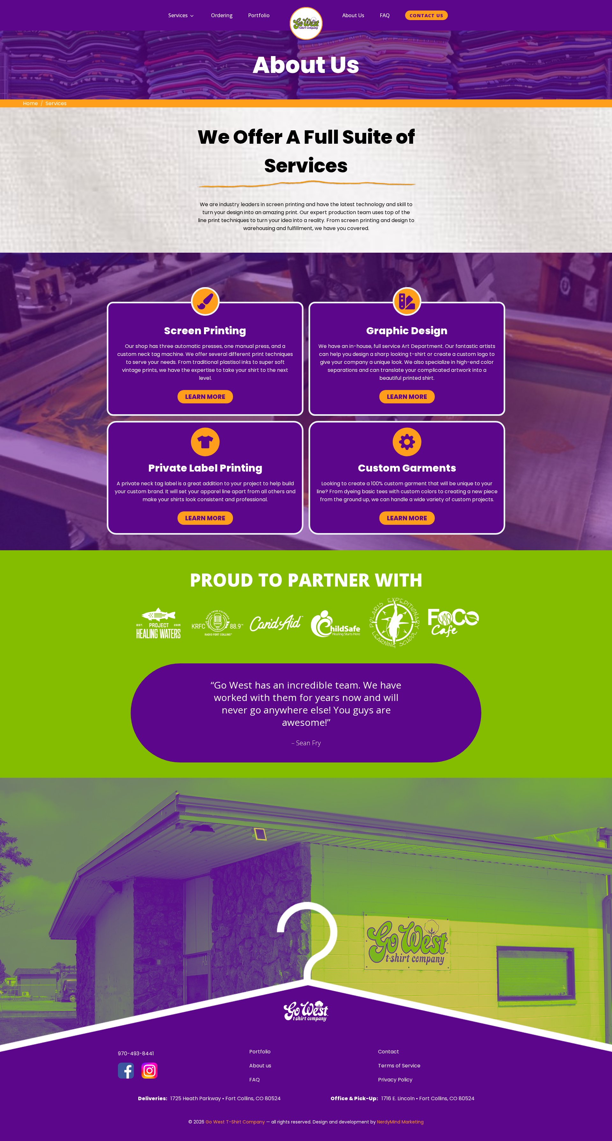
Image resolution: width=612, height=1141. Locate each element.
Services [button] (178, 15)
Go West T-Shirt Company (235, 1122)
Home (30, 103)
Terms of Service (399, 1065)
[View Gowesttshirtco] (149, 1071)
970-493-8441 (136, 1053)
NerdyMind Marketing (400, 1122)
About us (260, 1065)
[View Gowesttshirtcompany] (126, 1071)
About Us (353, 15)
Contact (388, 1051)
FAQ (385, 15)
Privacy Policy (395, 1079)
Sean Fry (308, 743)
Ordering (222, 15)
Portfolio (259, 15)
